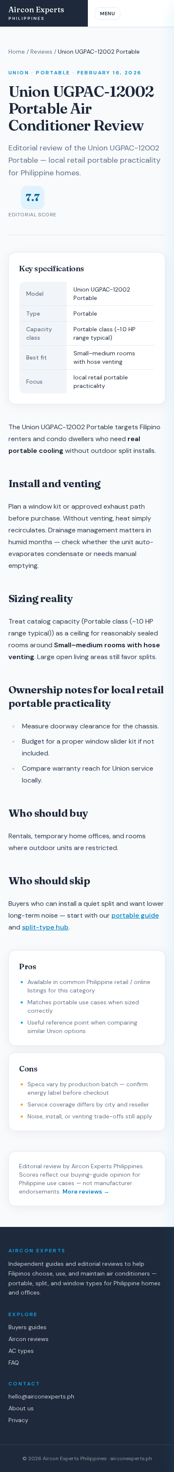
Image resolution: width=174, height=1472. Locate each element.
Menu (107, 13)
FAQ (13, 1362)
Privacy (18, 1420)
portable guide (135, 915)
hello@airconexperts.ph (41, 1396)
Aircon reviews (28, 1339)
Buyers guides (27, 1327)
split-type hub (45, 927)
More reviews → (86, 1191)
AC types (21, 1351)
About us (21, 1408)
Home (16, 51)
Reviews (41, 51)
